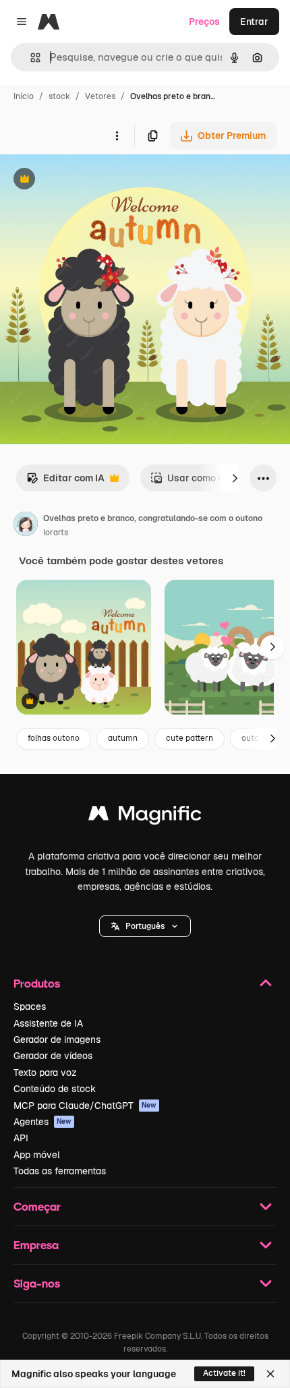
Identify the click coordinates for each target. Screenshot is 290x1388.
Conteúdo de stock (54, 1089)
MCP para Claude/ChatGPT (84, 1105)
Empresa (36, 1245)
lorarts (55, 532)
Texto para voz (45, 1072)
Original (86, 180)
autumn (123, 738)
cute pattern (189, 738)
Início (23, 96)
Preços (204, 22)
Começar (37, 1206)
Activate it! (224, 1373)
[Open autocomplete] (30, 58)
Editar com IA (65, 481)
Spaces (29, 1006)
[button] (145, 926)
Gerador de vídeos (52, 1056)
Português (145, 926)
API (20, 1138)
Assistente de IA (48, 1023)
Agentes (42, 1122)
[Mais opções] (116, 135)
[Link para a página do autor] (25, 526)
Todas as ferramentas (59, 1171)
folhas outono (54, 738)
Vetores (100, 96)
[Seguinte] (235, 477)
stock (59, 96)
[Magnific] (145, 816)
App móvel (36, 1155)
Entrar (254, 22)
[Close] (270, 1374)
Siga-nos (36, 1283)
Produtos (36, 983)
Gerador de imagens (56, 1039)
